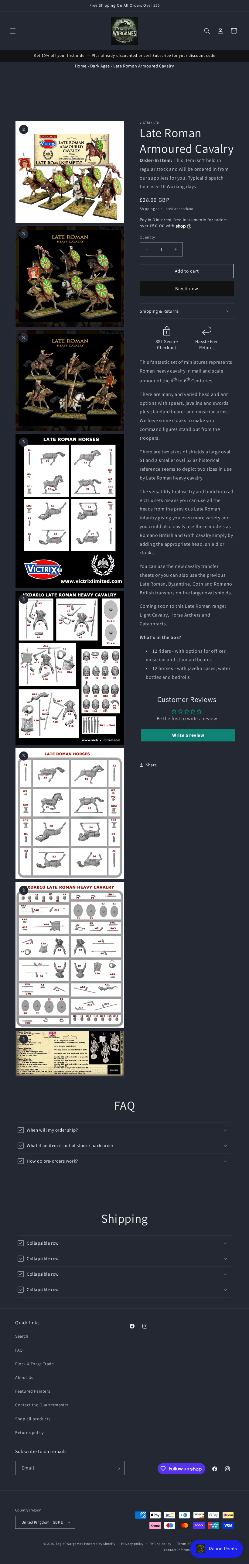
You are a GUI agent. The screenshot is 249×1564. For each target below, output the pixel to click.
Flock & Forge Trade (34, 1363)
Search (22, 1336)
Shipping (147, 208)
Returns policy (29, 1432)
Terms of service (190, 1544)
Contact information (180, 1550)
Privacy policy (132, 1544)
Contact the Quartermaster (42, 1405)
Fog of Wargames (70, 1544)
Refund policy (160, 1544)
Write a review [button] (188, 735)
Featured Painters (32, 1391)
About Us (24, 1377)
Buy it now (186, 288)
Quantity (147, 237)
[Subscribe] (117, 1468)
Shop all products (32, 1418)
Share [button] (151, 765)
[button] (12, 31)
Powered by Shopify (99, 1544)
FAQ (19, 1350)
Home (81, 66)
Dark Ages (100, 66)
